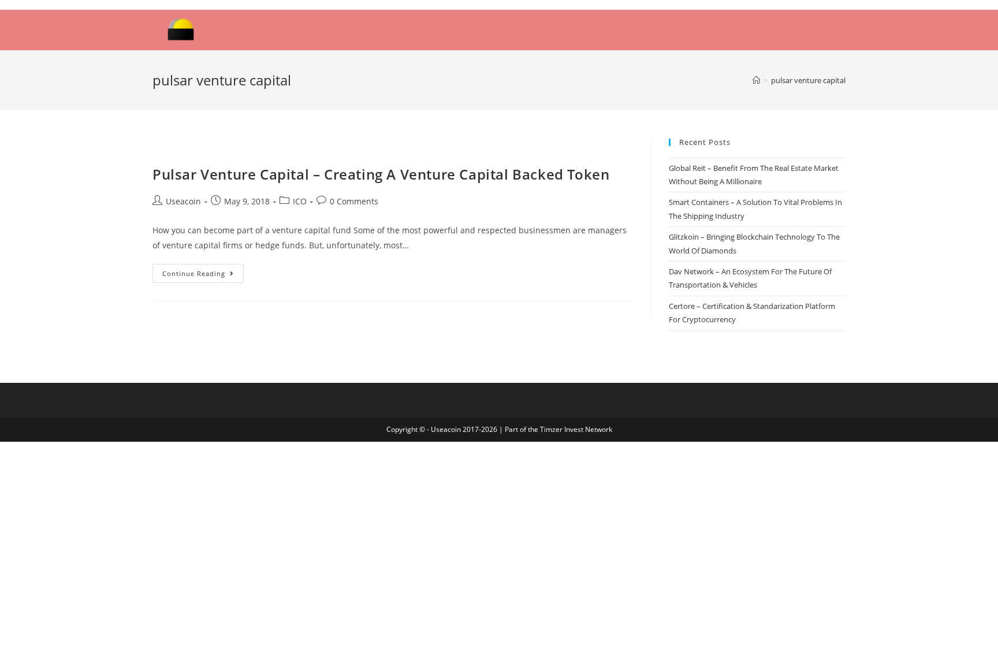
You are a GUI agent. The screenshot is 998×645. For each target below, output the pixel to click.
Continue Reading (193, 273)
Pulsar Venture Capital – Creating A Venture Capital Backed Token (380, 174)
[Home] (756, 80)
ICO (300, 201)
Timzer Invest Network (576, 429)
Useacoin (183, 201)
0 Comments (354, 201)
